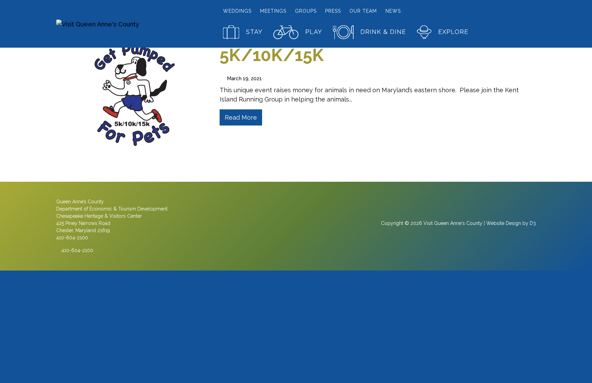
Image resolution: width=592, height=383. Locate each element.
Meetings (273, 11)
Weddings (237, 11)
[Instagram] (295, 226)
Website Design (503, 223)
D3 (533, 223)
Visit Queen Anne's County (452, 223)
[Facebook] (281, 226)
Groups (306, 11)
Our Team (363, 11)
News (393, 11)
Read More (241, 117)
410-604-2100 (76, 250)
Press (333, 11)
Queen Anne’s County (80, 201)
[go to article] (133, 90)
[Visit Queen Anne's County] (112, 24)
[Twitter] (310, 226)
